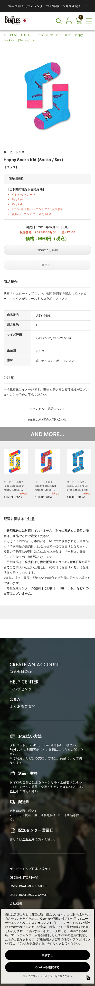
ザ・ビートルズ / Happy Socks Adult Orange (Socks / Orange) (45, 486)
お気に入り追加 (47, 250)
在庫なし (47, 265)
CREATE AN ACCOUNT (35, 664)
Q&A (15, 699)
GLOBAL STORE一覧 (24, 877)
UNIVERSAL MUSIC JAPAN (29, 895)
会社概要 (16, 903)
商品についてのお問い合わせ (47, 419)
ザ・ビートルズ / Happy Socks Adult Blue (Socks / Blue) (77, 485)
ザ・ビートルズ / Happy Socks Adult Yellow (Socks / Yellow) (14, 486)
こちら (63, 749)
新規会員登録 (21, 671)
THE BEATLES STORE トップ (23, 35)
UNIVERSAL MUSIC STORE (29, 886)
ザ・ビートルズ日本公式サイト (32, 869)
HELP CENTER (24, 682)
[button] (89, 21)
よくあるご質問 (23, 706)
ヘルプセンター (23, 689)
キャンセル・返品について (48, 408)
